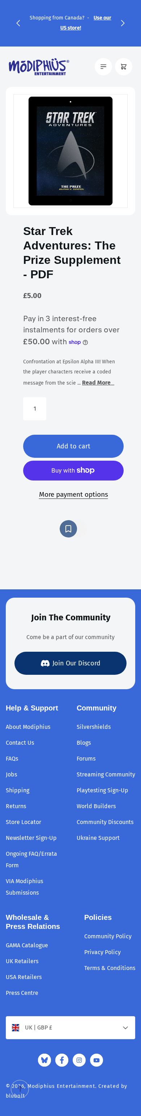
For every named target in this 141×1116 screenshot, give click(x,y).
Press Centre (22, 992)
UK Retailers (22, 961)
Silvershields (94, 726)
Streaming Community (106, 774)
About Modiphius (28, 726)
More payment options (73, 494)
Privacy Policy (102, 952)
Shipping (17, 790)
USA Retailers (24, 977)
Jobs (11, 774)
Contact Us (20, 742)
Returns (16, 806)
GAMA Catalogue (27, 945)
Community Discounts (105, 822)
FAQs (12, 758)
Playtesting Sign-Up (102, 790)
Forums (86, 758)
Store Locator (23, 822)
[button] (18, 23)
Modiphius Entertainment (61, 1086)
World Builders (96, 806)
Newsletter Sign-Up (31, 837)
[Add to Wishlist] (73, 528)
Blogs (84, 742)
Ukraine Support (98, 837)
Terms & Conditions (109, 968)
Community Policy (108, 936)
